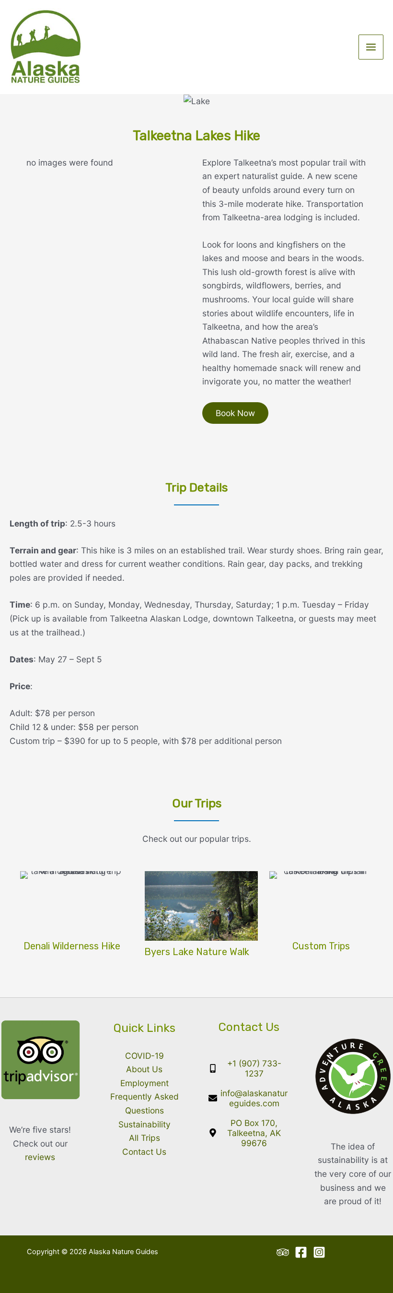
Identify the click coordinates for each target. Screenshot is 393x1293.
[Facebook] (301, 1252)
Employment (144, 1083)
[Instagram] (319, 1252)
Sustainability (144, 1124)
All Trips (144, 1138)
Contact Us (144, 1152)
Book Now (235, 413)
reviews (40, 1157)
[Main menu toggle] (370, 47)
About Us (144, 1069)
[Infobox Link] (71, 913)
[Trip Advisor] (283, 1252)
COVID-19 (144, 1056)
